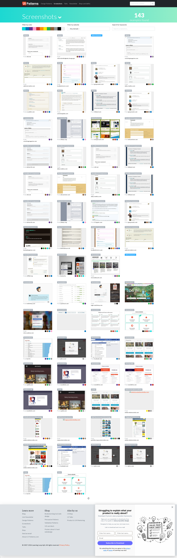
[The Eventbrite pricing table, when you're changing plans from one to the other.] (139, 377)
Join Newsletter (27, 517)
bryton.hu (63, 276)
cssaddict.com (31, 112)
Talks (66, 4)
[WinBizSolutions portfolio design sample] (38, 461)
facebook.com (98, 359)
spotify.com (30, 385)
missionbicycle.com (96, 277)
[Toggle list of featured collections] (60, 17)
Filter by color (27, 25)
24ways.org (63, 139)
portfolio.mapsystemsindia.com (99, 440)
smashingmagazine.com (131, 58)
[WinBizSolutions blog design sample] (38, 433)
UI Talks (70, 517)
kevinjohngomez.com (29, 250)
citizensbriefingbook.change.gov (66, 58)
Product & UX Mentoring (76, 520)
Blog (24, 514)
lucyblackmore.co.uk (63, 86)
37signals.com (98, 222)
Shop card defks (84, 4)
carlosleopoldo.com (62, 113)
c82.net (29, 56)
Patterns (46, 4)
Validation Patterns (51, 523)
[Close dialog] (172, 507)
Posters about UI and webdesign (52, 530)
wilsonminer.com (133, 139)
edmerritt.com (31, 167)
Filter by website (73, 25)
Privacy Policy (64, 545)
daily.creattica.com (130, 86)
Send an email (27, 533)
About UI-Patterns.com (30, 537)
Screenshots (58, 4)
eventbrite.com (64, 385)
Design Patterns (27, 520)
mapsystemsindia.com (63, 440)
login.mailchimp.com (96, 305)
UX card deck (49, 526)
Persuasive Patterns (52, 519)
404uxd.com (97, 112)
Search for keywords (119, 25)
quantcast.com (64, 303)
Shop (24, 530)
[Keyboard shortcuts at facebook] (71, 456)
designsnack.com (99, 139)
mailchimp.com (31, 303)
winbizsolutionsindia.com (132, 412)
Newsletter (73, 4)
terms (110, 550)
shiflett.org (30, 276)
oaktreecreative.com (29, 86)
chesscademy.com (28, 333)
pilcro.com (63, 359)
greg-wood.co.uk (98, 84)
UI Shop (70, 514)
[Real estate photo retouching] (139, 392)
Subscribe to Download (115, 543)
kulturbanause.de (65, 248)
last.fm (28, 359)
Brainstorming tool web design (53, 515)
